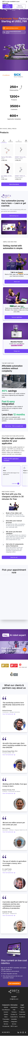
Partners (14, 1012)
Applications (14, 1007)
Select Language (7, 6)
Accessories (5, 1026)
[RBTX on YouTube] (20, 1032)
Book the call (14, 557)
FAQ (14, 1009)
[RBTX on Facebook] (25, 1032)
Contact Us (14, 1014)
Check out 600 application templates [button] (11, 459)
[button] (4, 141)
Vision (6, 1017)
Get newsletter (14, 983)
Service (6, 1024)
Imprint (22, 1007)
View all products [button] (14, 184)
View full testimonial (7, 714)
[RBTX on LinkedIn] (18, 1032)
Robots (6, 1007)
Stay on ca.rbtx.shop (20, 6)
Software (5, 1021)
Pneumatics (6, 1019)
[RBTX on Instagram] (23, 1032)
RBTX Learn (14, 1026)
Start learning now (14, 215)
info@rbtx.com (14, 999)
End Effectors (6, 1009)
